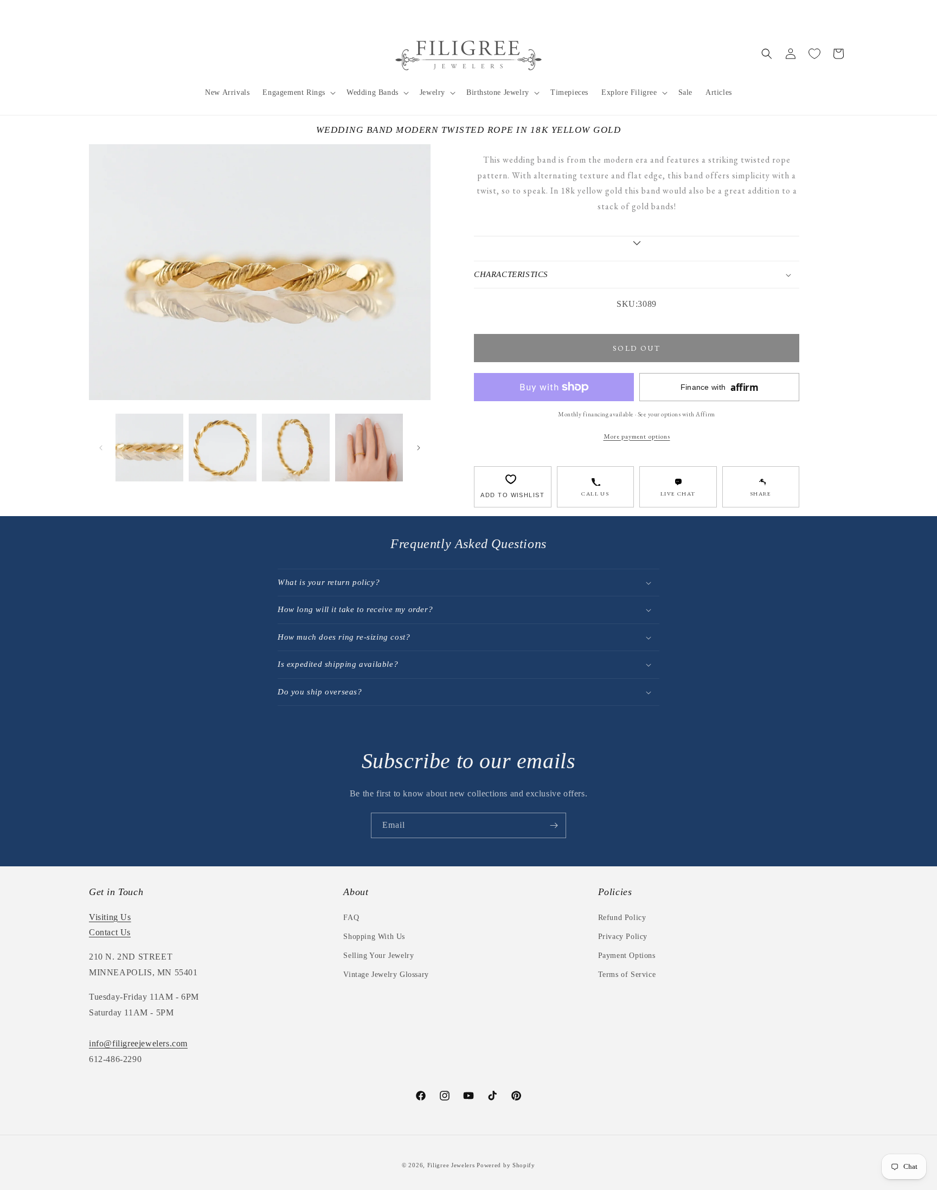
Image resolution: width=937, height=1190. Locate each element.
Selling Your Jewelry (378, 955)
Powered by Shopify (506, 1165)
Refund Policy (622, 918)
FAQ (351, 918)
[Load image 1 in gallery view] (149, 447)
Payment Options (627, 955)
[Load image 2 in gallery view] (222, 447)
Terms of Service (627, 974)
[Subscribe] (554, 825)
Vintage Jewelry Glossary (385, 974)
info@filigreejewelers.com (138, 1043)
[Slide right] (419, 448)
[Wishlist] (814, 54)
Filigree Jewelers (451, 1165)
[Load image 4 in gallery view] (369, 447)
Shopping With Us (374, 936)
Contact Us (110, 932)
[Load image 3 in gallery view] (296, 447)
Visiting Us (110, 917)
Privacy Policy (622, 936)
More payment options (637, 436)
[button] (298, 92)
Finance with (720, 387)
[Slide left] (101, 448)
